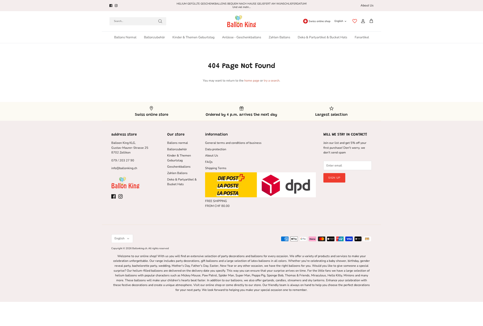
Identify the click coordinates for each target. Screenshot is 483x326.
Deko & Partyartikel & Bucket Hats (322, 37)
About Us (367, 5)
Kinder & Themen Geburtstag (193, 37)
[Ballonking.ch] (241, 21)
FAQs (209, 162)
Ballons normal (125, 37)
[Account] (362, 21)
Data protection (215, 149)
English (339, 21)
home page (251, 81)
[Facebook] (110, 5)
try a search (271, 81)
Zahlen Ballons (279, 37)
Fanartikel (362, 37)
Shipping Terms (215, 168)
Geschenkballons (179, 167)
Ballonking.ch (139, 248)
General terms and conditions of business (233, 143)
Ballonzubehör (154, 37)
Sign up (334, 178)
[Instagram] (116, 5)
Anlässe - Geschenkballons (241, 37)
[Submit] (160, 21)
